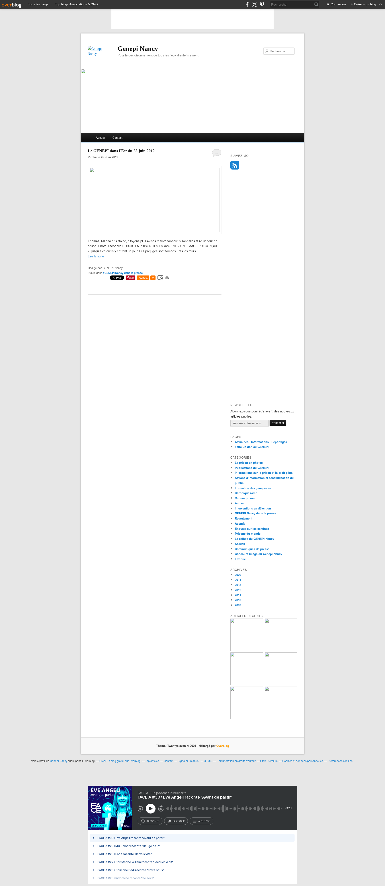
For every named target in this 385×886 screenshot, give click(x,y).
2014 (238, 580)
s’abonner (152, 821)
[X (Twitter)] (254, 4)
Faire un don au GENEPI (252, 447)
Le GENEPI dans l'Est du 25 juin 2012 (121, 151)
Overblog (222, 745)
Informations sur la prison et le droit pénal (264, 472)
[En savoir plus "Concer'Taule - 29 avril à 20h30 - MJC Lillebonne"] (281, 684)
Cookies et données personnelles (302, 761)
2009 (238, 605)
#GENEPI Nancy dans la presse (123, 273)
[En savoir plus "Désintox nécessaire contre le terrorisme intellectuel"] (246, 718)
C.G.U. (208, 761)
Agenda (240, 523)
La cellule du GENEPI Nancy (254, 538)
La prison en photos (249, 462)
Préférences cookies (340, 761)
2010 (238, 600)
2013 (238, 585)
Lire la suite (96, 256)
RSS (234, 165)
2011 (238, 595)
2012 (238, 590)
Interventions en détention (253, 508)
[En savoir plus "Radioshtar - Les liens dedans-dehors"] (281, 650)
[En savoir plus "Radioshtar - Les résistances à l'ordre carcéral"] (246, 684)
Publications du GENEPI (252, 468)
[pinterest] (262, 4)
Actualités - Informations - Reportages (261, 442)
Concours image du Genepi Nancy (258, 554)
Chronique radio (246, 493)
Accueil (100, 137)
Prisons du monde (247, 533)
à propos (204, 821)
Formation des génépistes (253, 488)
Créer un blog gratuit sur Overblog (120, 761)
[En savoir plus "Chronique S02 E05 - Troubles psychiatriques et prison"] (281, 718)
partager (179, 821)
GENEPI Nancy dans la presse (255, 513)
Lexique (240, 559)
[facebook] (247, 4)
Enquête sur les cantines (252, 528)
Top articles (152, 761)
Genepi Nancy (138, 48)
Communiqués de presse (252, 549)
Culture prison (245, 498)
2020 (238, 575)
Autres (239, 503)
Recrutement (243, 518)
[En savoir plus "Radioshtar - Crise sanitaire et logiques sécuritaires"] (246, 650)
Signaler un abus (188, 761)
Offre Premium (269, 761)
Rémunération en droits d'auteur (236, 761)
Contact (118, 137)
